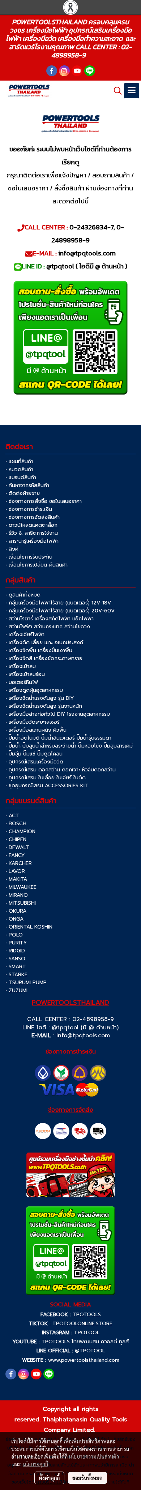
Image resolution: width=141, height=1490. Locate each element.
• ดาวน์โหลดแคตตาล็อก (31, 525)
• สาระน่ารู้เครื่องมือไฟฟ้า (32, 541)
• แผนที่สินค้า (19, 461)
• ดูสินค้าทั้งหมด (22, 595)
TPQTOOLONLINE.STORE (82, 1323)
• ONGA (14, 919)
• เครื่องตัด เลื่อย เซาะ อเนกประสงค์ (44, 642)
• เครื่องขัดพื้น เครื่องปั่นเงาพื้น (38, 650)
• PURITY (16, 943)
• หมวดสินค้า (19, 469)
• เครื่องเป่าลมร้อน (25, 674)
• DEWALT (17, 847)
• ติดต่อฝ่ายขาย (22, 493)
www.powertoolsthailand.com (83, 1360)
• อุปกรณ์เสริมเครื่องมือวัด (34, 762)
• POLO (14, 935)
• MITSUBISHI (20, 903)
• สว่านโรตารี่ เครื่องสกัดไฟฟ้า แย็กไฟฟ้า (49, 619)
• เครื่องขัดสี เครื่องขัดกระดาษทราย (43, 658)
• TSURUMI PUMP (26, 982)
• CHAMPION (20, 831)
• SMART (15, 966)
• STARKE (16, 974)
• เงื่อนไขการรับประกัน (28, 557)
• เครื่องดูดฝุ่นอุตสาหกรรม (34, 690)
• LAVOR (15, 871)
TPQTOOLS (87, 1314)
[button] (115, 91)
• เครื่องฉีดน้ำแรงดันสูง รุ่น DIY (39, 698)
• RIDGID (15, 951)
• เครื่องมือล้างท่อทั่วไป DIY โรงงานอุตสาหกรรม (57, 714)
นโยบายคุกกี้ (35, 1464)
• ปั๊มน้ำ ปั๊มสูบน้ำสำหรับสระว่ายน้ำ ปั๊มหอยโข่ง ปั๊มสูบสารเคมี (69, 746)
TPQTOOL (86, 1332)
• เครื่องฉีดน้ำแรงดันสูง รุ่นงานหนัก (43, 706)
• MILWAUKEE (21, 887)
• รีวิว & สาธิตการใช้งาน (31, 533)
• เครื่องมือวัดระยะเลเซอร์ (32, 722)
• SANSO (15, 959)
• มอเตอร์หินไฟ (21, 682)
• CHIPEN (15, 839)
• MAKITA (16, 879)
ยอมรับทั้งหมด (87, 1477)
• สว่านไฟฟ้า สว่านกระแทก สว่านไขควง (47, 626)
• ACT (12, 815)
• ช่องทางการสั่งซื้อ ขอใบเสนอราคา (43, 501)
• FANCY (15, 855)
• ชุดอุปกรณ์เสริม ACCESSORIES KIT (46, 785)
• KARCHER (18, 863)
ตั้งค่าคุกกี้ (49, 1477)
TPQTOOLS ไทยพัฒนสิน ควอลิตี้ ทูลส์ (85, 1341)
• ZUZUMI (16, 990)
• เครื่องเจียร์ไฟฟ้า (24, 634)
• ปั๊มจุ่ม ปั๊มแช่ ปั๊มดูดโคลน (34, 754)
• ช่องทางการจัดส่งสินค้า (32, 517)
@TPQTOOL (90, 1351)
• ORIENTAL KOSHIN (28, 927)
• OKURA (15, 911)
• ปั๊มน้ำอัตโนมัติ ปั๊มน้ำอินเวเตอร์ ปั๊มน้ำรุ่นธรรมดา (58, 738)
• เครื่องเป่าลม (20, 666)
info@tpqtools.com (83, 1035)
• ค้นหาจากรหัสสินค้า (27, 485)
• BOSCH (15, 823)
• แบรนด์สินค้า (20, 477)
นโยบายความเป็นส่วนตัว (94, 1456)
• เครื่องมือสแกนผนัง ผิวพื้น (36, 730)
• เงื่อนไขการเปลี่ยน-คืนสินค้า (36, 565)
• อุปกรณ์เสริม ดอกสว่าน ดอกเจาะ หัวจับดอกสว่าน (60, 770)
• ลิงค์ (11, 549)
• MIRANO (16, 895)
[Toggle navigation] (132, 91)
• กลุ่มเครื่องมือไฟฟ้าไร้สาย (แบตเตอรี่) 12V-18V (58, 603)
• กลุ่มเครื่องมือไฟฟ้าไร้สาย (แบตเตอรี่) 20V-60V (60, 611)
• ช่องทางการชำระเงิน (28, 509)
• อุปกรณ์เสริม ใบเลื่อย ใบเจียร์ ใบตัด (45, 777)
